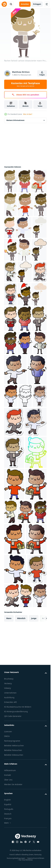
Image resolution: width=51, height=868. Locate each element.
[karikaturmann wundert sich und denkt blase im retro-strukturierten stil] (11, 364)
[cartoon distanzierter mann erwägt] (10, 415)
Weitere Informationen (15, 120)
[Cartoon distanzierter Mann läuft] (32, 821)
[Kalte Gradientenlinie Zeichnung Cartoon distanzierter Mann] (15, 615)
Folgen (42, 75)
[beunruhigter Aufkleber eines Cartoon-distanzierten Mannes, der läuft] (26, 318)
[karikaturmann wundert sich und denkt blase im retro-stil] (28, 251)
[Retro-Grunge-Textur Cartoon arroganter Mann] (26, 365)
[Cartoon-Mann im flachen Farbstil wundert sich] (26, 228)
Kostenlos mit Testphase (25, 84)
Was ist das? (27, 114)
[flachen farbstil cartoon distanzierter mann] (10, 181)
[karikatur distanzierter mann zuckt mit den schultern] (25, 415)
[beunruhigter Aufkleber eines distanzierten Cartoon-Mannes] (25, 498)
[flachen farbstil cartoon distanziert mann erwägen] (24, 181)
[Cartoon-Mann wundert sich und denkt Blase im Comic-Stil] (11, 318)
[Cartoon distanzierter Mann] (11, 438)
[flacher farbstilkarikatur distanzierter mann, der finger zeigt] (26, 204)
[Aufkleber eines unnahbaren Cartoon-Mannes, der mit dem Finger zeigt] (26, 295)
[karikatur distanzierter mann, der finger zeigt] (32, 675)
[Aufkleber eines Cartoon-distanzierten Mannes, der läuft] (13, 524)
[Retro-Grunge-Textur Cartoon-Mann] (12, 706)
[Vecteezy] (4, 4)
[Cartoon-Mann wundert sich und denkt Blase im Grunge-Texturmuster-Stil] (11, 296)
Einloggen (37, 4)
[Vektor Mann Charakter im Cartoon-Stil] (10, 390)
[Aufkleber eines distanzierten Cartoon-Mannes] (10, 341)
